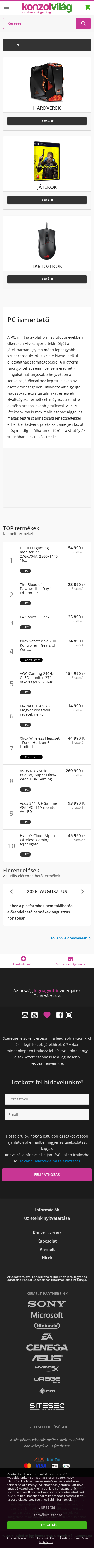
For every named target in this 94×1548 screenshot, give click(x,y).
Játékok (47, 187)
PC (27, 571)
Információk (47, 1210)
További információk (57, 1499)
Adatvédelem (16, 1538)
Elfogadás (47, 1525)
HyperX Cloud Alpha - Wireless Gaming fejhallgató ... (38, 840)
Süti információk (42, 1538)
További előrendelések (71, 938)
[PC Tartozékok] (47, 259)
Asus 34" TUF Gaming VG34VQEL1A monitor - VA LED (39, 807)
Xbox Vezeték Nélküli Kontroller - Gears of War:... (38, 645)
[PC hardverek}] (47, 101)
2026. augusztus (47, 891)
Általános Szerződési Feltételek (64, 1540)
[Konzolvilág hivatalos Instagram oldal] (69, 1015)
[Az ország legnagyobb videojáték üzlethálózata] (47, 8)
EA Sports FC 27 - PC (37, 617)
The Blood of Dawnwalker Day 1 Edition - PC (36, 589)
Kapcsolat (47, 1241)
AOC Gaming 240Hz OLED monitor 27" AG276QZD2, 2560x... (38, 678)
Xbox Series (32, 660)
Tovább (47, 120)
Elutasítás (47, 1507)
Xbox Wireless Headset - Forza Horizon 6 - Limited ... (40, 742)
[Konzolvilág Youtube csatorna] (34, 1015)
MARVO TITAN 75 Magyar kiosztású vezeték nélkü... (35, 710)
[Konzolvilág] (47, 981)
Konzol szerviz (47, 1233)
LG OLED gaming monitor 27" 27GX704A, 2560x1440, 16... (39, 554)
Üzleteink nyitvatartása (47, 1218)
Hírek (47, 1258)
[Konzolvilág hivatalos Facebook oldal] (59, 1015)
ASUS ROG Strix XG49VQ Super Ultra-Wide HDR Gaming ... (38, 775)
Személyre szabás (47, 1515)
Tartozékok (47, 266)
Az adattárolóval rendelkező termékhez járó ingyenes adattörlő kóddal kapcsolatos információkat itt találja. (47, 1278)
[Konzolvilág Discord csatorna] (25, 1015)
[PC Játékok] (47, 180)
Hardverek (47, 108)
